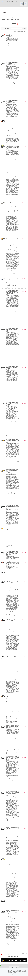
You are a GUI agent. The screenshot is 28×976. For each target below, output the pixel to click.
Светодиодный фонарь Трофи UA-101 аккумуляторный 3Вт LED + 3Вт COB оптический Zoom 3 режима (12, 553)
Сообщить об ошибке (14, 967)
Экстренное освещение (6, 19)
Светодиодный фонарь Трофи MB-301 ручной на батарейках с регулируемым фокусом (12, 506)
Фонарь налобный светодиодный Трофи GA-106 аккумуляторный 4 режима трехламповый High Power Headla (12, 912)
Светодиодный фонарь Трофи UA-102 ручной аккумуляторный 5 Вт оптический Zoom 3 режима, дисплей (12, 563)
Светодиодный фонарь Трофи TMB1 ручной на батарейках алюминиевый (12, 367)
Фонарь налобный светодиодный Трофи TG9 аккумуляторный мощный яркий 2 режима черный (12, 581)
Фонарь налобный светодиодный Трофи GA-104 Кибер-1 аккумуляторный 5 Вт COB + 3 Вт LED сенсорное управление (12, 859)
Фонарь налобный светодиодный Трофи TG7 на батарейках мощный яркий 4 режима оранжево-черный (12, 620)
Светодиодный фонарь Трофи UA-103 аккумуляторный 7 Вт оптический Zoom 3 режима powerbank (12, 572)
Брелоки (3, 14)
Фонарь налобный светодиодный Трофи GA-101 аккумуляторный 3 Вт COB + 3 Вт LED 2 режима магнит (12, 758)
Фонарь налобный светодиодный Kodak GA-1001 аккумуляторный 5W (12, 120)
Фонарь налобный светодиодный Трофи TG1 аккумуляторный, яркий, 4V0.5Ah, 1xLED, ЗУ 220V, (12, 726)
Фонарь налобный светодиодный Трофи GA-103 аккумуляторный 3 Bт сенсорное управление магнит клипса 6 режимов (12, 829)
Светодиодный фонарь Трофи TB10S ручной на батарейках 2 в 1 (12, 440)
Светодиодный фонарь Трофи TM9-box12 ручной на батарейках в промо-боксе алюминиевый (12, 278)
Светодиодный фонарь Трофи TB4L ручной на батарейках (12, 470)
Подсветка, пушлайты (16, 17)
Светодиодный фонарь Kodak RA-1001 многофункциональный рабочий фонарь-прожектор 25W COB (12, 147)
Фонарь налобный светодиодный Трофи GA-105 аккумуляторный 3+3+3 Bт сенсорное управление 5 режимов (12, 901)
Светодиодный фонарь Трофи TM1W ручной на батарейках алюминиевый (12, 403)
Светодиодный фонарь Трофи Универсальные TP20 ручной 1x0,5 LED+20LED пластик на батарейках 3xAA (12, 292)
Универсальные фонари (10, 14)
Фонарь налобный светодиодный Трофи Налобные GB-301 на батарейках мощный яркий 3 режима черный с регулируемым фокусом (12, 658)
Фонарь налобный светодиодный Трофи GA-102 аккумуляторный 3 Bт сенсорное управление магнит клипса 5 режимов (12, 793)
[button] (22, 4)
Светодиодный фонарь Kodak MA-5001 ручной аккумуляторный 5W (12, 35)
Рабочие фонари (5, 20)
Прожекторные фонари (15, 16)
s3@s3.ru (12, 974)
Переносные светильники (13, 20)
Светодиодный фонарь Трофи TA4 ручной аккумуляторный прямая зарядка (12, 238)
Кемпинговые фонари (6, 16)
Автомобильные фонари (6, 17)
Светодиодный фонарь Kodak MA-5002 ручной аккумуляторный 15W (12, 63)
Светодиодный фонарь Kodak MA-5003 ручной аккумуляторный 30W (12, 101)
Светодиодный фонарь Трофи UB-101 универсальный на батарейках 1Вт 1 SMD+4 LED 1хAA (12, 528)
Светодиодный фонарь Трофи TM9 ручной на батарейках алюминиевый (12, 202)
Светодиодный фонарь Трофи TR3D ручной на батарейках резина (12, 329)
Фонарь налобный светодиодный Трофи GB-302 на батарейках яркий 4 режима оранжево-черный (12, 696)
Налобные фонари (19, 14)
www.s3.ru (10, 972)
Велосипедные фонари (15, 19)
